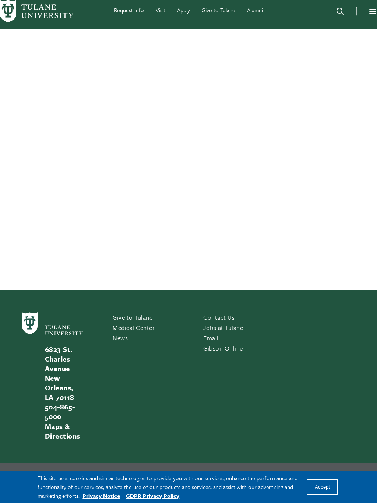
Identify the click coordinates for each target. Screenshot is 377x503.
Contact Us (219, 317)
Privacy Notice (101, 496)
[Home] (37, 11)
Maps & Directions (62, 431)
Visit (160, 10)
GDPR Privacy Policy (152, 496)
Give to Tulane (218, 10)
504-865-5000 (60, 411)
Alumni (255, 10)
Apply (183, 10)
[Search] (340, 11)
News (120, 337)
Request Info (129, 10)
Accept (322, 487)
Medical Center (134, 327)
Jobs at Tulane (223, 327)
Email (211, 337)
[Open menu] (372, 11)
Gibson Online (223, 348)
